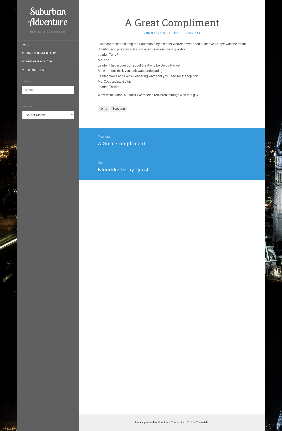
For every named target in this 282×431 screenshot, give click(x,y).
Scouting (118, 109)
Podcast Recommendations (40, 53)
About (26, 44)
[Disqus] (172, 231)
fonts (103, 109)
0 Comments (192, 33)
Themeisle (202, 422)
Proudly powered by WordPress (152, 422)
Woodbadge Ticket (34, 70)
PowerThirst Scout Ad (37, 61)
